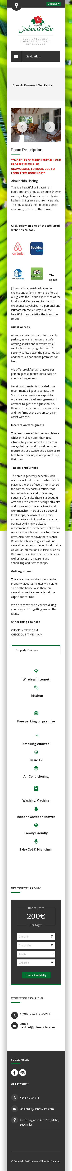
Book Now (54, 3)
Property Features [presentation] (27, 650)
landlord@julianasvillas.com (37, 1109)
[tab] (36, 650)
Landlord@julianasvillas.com (37, 1027)
